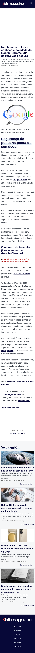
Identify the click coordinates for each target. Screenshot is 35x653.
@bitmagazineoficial (12, 394)
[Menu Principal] (31, 4)
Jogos (17, 634)
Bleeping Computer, (16, 381)
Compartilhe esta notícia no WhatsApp (15, 259)
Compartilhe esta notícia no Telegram (14, 261)
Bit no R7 (17, 627)
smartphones (7, 351)
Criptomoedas (17, 631)
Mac (22, 241)
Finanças (17, 642)
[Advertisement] (17, 26)
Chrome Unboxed (22, 274)
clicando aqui (24, 401)
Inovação (17, 638)
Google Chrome (20, 180)
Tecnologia (17, 646)
